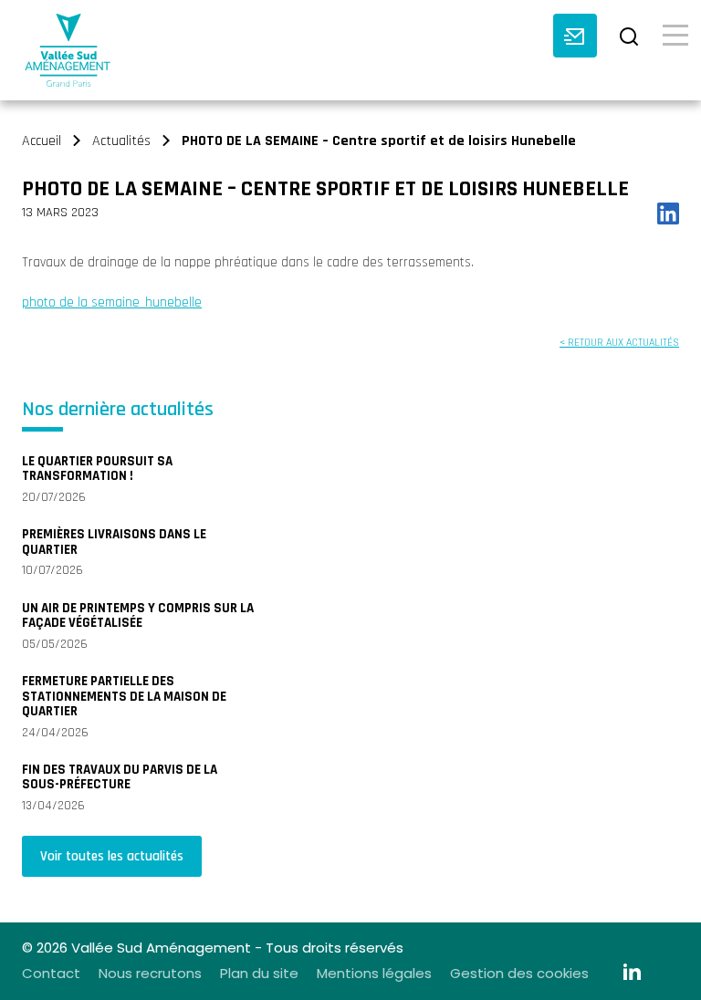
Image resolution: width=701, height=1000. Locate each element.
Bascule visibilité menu (675, 34)
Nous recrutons (150, 973)
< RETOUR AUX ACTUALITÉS (619, 342)
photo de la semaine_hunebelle (112, 302)
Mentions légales (374, 973)
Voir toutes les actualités (111, 856)
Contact (51, 973)
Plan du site (259, 973)
